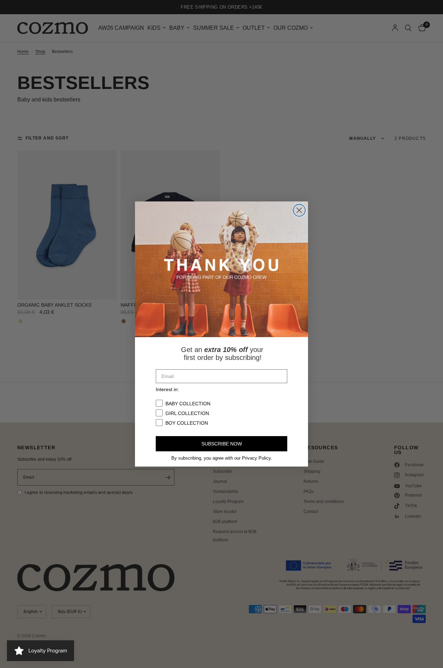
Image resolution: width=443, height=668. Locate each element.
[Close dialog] (299, 210)
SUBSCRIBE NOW (221, 443)
